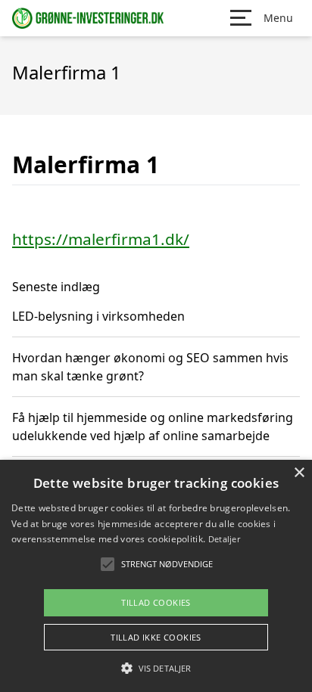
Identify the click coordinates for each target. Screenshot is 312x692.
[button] (156, 667)
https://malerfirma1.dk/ (100, 239)
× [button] (298, 473)
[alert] (156, 576)
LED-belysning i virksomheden (98, 316)
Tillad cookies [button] (156, 602)
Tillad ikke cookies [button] (156, 637)
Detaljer (224, 539)
